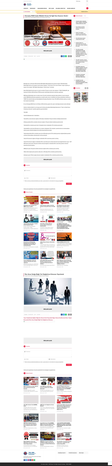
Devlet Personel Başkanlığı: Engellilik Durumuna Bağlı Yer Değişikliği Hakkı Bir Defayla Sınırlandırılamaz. (30, 243)
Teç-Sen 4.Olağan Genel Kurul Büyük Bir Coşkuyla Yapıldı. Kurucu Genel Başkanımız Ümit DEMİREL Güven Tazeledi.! (64, 388)
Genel (29, 17)
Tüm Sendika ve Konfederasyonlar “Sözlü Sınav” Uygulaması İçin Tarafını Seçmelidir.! (64, 442)
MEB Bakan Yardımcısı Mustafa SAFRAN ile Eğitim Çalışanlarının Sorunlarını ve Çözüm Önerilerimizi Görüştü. (47, 443)
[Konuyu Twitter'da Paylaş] (64, 56)
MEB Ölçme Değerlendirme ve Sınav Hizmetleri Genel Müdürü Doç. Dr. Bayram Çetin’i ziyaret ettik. (30, 424)
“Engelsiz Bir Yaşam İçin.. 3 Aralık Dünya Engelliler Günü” (31, 224)
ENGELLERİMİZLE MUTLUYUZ (63, 242)
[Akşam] (77, 97)
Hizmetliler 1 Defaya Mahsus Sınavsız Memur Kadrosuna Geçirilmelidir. (46, 225)
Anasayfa (26, 17)
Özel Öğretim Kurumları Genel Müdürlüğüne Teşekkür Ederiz (63, 206)
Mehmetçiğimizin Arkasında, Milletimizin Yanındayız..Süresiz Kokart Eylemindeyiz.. (30, 442)
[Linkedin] (30, 460)
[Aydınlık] (84, 97)
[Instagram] (28, 460)
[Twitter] (26, 460)
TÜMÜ (85, 15)
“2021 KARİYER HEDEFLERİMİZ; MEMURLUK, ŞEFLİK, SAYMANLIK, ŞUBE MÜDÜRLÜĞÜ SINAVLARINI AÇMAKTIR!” (64, 424)
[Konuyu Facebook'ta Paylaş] (62, 56)
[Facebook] (24, 460)
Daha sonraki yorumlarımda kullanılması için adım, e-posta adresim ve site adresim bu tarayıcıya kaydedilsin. (44, 180)
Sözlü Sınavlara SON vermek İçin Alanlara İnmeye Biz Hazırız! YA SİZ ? (47, 206)
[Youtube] (32, 460)
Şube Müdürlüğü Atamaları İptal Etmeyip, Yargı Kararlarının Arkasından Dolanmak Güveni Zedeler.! (46, 262)
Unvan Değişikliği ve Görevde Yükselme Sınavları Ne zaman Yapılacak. (30, 261)
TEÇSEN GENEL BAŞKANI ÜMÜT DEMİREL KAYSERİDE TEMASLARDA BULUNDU (54, 11)
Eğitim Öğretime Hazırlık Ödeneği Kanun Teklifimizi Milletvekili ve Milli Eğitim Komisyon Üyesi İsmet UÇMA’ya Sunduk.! (64, 262)
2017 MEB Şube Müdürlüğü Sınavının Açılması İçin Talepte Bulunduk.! (46, 387)
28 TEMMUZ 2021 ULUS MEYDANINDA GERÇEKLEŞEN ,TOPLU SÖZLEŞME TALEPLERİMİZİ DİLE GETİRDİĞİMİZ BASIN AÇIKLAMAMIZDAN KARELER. (64, 226)
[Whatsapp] (34, 460)
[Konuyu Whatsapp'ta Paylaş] (66, 56)
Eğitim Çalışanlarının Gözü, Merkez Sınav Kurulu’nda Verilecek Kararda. (31, 387)
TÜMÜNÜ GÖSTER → (84, 11)
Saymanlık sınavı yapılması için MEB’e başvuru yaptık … (30, 206)
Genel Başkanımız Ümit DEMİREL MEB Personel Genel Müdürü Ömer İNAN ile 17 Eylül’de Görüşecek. (47, 424)
